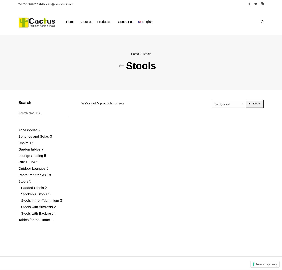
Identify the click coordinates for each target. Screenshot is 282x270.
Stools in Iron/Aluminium (40, 201)
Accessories (28, 130)
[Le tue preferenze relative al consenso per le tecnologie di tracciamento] (265, 264)
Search (65, 112)
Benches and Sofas (33, 136)
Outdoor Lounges (32, 168)
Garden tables (29, 149)
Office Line (26, 162)
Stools (23, 181)
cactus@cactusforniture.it (56, 4)
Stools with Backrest (37, 213)
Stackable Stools (34, 194)
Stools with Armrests (37, 207)
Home (135, 54)
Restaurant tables (32, 175)
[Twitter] (255, 3)
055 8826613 (28, 4)
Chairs (23, 143)
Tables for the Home (34, 220)
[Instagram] (262, 3)
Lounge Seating (30, 156)
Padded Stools (32, 188)
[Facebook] (249, 3)
